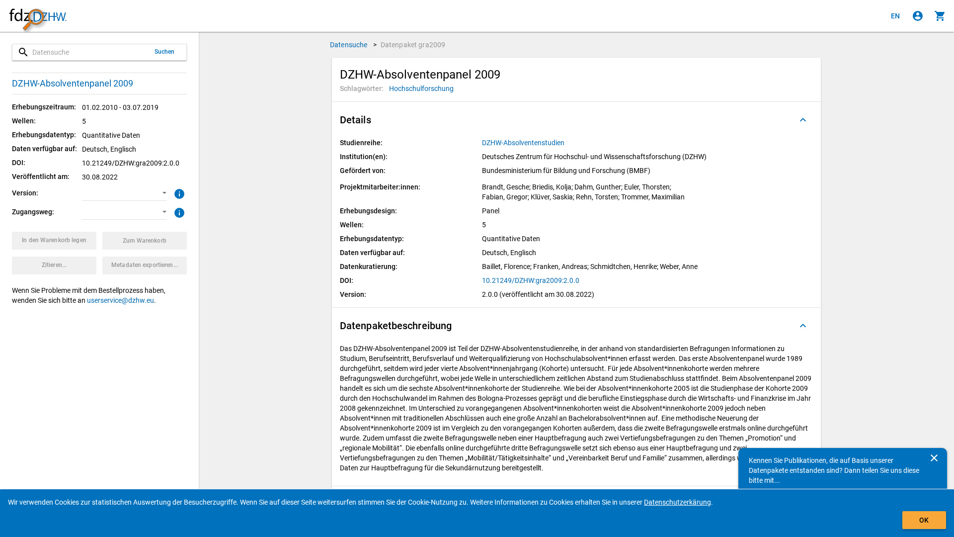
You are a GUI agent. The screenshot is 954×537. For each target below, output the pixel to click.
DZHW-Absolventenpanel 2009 (72, 83)
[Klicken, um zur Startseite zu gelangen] (38, 16)
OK (924, 520)
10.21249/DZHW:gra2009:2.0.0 (530, 280)
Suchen (165, 51)
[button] (124, 193)
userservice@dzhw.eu (120, 300)
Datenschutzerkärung (677, 502)
